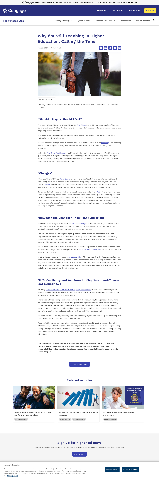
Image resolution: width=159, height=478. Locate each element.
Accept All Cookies (130, 469)
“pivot (99, 192)
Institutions (134, 10)
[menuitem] (101, 10)
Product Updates (142, 21)
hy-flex (47, 184)
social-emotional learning (90, 249)
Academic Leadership (105, 21)
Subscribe (79, 454)
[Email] (115, 48)
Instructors (117, 10)
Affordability (125, 21)
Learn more (131, 2)
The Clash (81, 125)
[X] (110, 48)
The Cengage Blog (13, 20)
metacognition (75, 257)
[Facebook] (101, 48)
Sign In (150, 10)
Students (101, 10)
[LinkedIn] (105, 48)
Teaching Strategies (62, 21)
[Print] (119, 48)
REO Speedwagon (79, 223)
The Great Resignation (56, 153)
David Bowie (64, 179)
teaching (105, 143)
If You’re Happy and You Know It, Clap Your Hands (68, 290)
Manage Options (112, 469)
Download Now (79, 364)
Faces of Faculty (47, 99)
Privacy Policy (12, 475)
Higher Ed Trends (83, 21)
